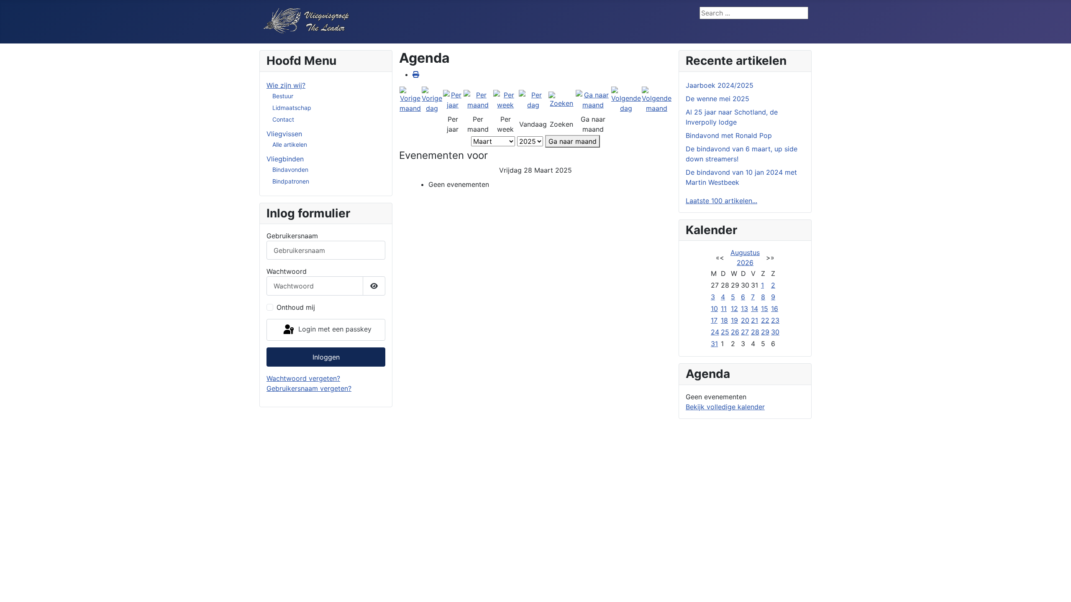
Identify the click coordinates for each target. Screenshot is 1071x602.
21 (754, 320)
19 (734, 320)
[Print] (416, 74)
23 (775, 320)
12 (734, 308)
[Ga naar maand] (593, 99)
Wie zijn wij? (285, 85)
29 (765, 332)
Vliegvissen (284, 134)
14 (754, 308)
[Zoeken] (561, 99)
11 (724, 308)
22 (765, 320)
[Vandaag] (533, 99)
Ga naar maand (572, 141)
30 (775, 332)
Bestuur (282, 95)
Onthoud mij (296, 307)
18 (724, 320)
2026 (745, 262)
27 (745, 332)
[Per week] (505, 99)
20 (745, 320)
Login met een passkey (334, 329)
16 (774, 308)
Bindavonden (290, 169)
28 (755, 332)
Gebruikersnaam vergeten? (308, 388)
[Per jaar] (453, 99)
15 (764, 308)
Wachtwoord (286, 271)
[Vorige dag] (432, 99)
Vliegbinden (285, 159)
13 (744, 308)
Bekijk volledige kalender (725, 407)
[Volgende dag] (626, 99)
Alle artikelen (289, 144)
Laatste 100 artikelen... (721, 200)
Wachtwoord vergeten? (303, 378)
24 (715, 332)
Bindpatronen (290, 181)
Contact (283, 119)
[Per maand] (478, 99)
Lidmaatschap (291, 107)
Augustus (745, 252)
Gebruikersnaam (292, 236)
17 (714, 320)
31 (714, 343)
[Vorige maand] (410, 99)
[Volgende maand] (656, 99)
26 (735, 332)
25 (725, 332)
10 (714, 308)
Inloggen (326, 357)
